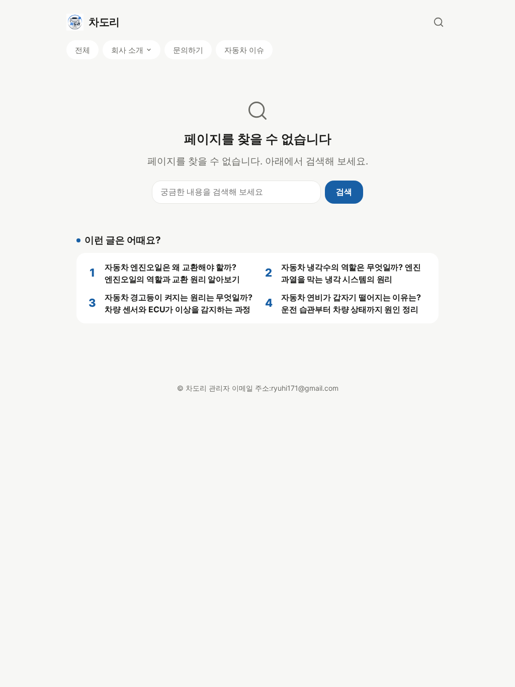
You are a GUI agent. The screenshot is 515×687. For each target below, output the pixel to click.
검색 (344, 192)
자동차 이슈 (244, 50)
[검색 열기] (438, 22)
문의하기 (188, 50)
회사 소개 (127, 50)
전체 (82, 50)
